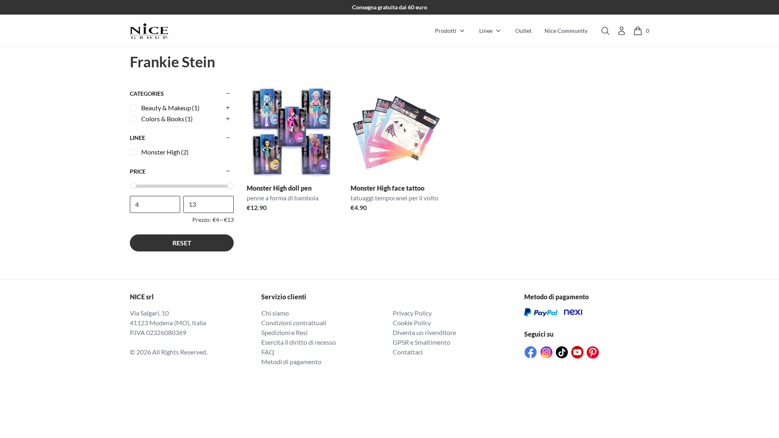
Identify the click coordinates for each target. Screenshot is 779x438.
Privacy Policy (412, 313)
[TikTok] (562, 352)
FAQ (267, 352)
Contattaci (408, 352)
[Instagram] (546, 352)
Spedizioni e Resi (284, 332)
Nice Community (565, 30)
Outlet (523, 30)
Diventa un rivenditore (424, 332)
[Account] (621, 31)
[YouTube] (577, 352)
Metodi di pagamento (291, 361)
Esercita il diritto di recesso (298, 342)
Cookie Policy (412, 322)
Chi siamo (275, 313)
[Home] (149, 31)
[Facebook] (530, 352)
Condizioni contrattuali (293, 322)
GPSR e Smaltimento (421, 342)
